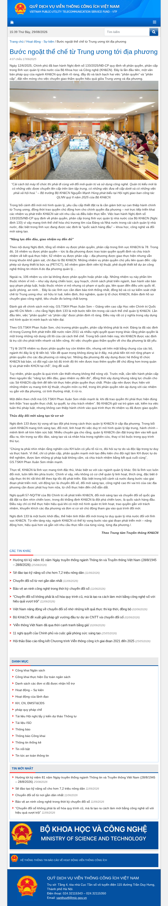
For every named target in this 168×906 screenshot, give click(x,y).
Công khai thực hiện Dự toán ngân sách (42, 677)
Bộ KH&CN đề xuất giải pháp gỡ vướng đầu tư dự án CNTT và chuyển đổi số (76, 617)
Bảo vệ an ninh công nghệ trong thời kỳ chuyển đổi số (59, 588)
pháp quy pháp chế (28, 709)
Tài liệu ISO (23, 722)
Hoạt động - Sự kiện (40, 41)
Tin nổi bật (22, 749)
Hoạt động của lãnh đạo (32, 696)
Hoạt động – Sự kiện (29, 690)
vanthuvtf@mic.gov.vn (71, 897)
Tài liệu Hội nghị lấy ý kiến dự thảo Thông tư (46, 716)
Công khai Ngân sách (30, 670)
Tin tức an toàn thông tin (32, 755)
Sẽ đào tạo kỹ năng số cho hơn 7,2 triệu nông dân (56, 572)
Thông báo (22, 729)
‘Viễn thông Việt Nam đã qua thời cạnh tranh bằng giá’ (59, 625)
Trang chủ (17, 41)
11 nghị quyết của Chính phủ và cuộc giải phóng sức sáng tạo (65, 633)
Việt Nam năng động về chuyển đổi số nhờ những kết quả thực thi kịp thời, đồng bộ (80, 609)
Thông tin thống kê (28, 742)
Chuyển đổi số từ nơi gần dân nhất (45, 581)
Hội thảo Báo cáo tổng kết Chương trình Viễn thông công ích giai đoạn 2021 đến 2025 (81, 641)
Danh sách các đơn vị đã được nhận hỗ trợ (45, 683)
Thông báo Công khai (30, 736)
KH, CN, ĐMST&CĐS (29, 703)
